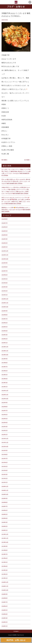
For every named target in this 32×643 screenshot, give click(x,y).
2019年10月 (5, 542)
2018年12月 (5, 582)
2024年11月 (5, 303)
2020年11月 (5, 490)
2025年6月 (5, 275)
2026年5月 (5, 231)
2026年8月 (5, 219)
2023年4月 (5, 378)
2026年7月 (5, 223)
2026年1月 (5, 247)
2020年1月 (5, 530)
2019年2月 (5, 574)
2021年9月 (5, 450)
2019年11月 (5, 538)
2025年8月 (5, 267)
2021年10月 (5, 446)
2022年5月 (5, 418)
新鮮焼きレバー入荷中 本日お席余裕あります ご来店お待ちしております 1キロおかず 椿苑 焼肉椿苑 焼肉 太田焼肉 (16, 209)
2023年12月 (5, 346)
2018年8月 (5, 598)
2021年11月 (5, 442)
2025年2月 (5, 291)
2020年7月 (5, 506)
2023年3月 (5, 382)
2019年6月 (5, 558)
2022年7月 (5, 410)
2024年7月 (5, 319)
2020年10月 (5, 494)
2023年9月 (5, 358)
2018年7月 (5, 602)
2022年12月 (5, 390)
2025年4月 (5, 283)
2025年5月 (5, 279)
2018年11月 (5, 586)
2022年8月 (5, 406)
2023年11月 (5, 350)
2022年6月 (5, 414)
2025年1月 (5, 295)
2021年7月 (5, 458)
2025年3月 (5, 287)
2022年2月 (5, 430)
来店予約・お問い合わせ (16, 640)
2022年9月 (5, 402)
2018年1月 (5, 626)
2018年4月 (5, 614)
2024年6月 (5, 322)
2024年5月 (5, 326)
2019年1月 (5, 578)
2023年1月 (5, 386)
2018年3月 (5, 618)
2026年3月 (5, 239)
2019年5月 (5, 562)
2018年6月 (5, 606)
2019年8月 (5, 550)
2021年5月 (5, 466)
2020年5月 (5, 514)
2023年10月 (5, 354)
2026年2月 (5, 243)
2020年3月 (5, 522)
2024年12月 (5, 299)
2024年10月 (5, 307)
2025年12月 (5, 251)
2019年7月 (5, 554)
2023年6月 (5, 370)
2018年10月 (5, 590)
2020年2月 (5, 526)
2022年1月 (5, 434)
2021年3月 (5, 474)
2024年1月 (5, 342)
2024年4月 (5, 331)
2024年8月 (5, 315)
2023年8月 (5, 362)
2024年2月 (5, 338)
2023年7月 (5, 366)
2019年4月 (5, 566)
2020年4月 (5, 518)
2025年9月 (5, 263)
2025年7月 (5, 271)
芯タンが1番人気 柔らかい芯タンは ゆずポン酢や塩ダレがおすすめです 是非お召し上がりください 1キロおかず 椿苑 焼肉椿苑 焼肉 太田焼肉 (16, 181)
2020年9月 (5, 498)
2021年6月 (5, 462)
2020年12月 (5, 486)
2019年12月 (5, 534)
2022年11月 (5, 394)
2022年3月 (5, 426)
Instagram (16, 631)
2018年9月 (5, 594)
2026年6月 (5, 227)
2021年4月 (5, 470)
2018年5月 (5, 610)
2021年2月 (5, 478)
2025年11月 (5, 255)
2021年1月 (5, 482)
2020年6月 (5, 510)
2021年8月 (5, 454)
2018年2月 (5, 622)
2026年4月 (5, 235)
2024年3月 (5, 334)
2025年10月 (5, 259)
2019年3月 (5, 570)
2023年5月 (5, 374)
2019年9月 (5, 546)
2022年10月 (5, 398)
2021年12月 (5, 438)
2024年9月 (5, 311)
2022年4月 (5, 422)
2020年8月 (5, 502)
